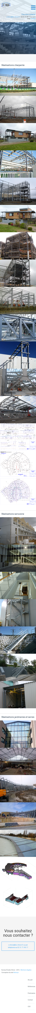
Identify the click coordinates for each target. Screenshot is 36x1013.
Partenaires (31, 993)
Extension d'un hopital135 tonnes (18, 328)
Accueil (30, 980)
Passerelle (18, 666)
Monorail (18, 694)
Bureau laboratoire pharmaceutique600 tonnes (18, 166)
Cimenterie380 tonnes (18, 109)
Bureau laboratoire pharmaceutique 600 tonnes (18, 84)
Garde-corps (18, 557)
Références (31, 986)
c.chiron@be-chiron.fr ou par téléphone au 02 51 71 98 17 (18, 946)
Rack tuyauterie (18, 354)
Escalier (18, 639)
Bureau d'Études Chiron (11, 13)
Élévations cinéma (18, 436)
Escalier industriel (18, 612)
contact (33, 18)
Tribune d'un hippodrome (18, 381)
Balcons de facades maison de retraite (18, 531)
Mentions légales (26, 970)
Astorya (16, 972)
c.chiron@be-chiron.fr (13, 17)
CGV (29, 1006)
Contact (30, 1000)
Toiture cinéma (18, 491)
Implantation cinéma (18, 463)
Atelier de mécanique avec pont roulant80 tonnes (18, 302)
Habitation (18, 136)
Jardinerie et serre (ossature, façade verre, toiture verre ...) (18, 734)
